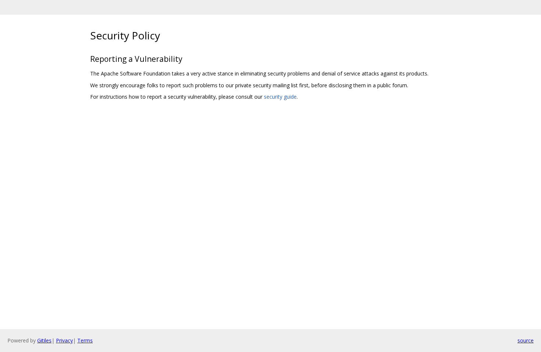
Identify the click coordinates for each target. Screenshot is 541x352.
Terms (85, 340)
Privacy (64, 340)
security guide (280, 96)
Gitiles (44, 340)
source (525, 340)
